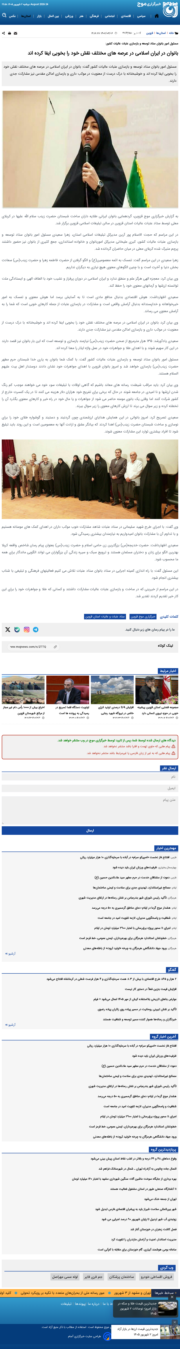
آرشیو (11, 953)
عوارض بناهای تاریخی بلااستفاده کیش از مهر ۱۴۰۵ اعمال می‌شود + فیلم (135, 999)
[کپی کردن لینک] (33, 647)
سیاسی (141, 16)
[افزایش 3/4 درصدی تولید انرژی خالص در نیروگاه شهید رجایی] (112, 690)
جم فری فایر (93, 1277)
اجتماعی (110, 16)
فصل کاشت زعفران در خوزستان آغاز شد (153, 1229)
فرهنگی (94, 16)
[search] (4, 15)
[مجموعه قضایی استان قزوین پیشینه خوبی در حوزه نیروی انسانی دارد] (156, 690)
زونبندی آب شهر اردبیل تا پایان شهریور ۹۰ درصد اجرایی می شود (139, 1219)
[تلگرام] (35, 630)
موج (106, 1327)
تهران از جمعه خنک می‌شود (160, 1199)
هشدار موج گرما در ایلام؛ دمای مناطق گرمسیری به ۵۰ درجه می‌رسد (137, 1096)
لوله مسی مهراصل (65, 1277)
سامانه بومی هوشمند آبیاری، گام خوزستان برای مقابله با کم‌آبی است (137, 1249)
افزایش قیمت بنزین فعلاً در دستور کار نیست (150, 989)
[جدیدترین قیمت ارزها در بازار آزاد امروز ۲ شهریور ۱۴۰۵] (170, 1332)
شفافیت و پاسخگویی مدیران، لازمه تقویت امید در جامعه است (140, 1106)
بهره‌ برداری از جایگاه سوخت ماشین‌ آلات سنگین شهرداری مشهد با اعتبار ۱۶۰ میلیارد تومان (124, 1179)
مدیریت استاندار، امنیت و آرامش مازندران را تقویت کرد (143, 1239)
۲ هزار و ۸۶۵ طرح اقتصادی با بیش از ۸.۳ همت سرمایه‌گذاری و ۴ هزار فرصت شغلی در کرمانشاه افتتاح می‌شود (111, 979)
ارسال (90, 830)
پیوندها (80, 1304)
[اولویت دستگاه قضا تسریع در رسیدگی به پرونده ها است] (67, 690)
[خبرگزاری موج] (170, 10)
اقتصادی (126, 16)
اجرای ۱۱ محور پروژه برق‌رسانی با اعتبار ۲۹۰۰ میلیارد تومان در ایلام (138, 1116)
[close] (172, 1297)
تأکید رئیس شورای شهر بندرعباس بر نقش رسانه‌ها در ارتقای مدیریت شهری (132, 1086)
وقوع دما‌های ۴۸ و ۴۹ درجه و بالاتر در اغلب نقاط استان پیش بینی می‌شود (133, 1158)
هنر (81, 16)
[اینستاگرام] (26, 629)
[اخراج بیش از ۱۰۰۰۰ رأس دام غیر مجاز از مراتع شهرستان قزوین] (23, 690)
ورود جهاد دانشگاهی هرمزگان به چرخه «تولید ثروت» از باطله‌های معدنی (134, 1136)
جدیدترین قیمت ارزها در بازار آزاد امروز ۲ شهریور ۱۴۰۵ (137, 1332)
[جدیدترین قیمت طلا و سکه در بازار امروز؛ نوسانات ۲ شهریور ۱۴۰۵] (167, 1308)
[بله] (17, 629)
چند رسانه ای (138, 33)
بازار (39, 16)
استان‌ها (26, 16)
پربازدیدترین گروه (163, 1149)
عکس (12, 16)
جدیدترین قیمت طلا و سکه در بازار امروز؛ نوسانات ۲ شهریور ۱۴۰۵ (137, 1308)
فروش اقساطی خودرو (156, 1277)
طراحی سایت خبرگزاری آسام (84, 1336)
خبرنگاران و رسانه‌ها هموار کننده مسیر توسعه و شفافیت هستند (139, 1019)
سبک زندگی (118, 33)
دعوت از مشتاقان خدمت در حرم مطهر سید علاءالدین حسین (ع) (139, 1066)
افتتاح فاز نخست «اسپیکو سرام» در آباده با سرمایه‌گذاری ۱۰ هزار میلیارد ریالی (131, 1045)
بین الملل (54, 16)
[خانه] (157, 25)
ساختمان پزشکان (121, 1277)
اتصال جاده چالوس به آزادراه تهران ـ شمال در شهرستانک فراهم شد (137, 1168)
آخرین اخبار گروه (164, 1036)
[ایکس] (7, 629)
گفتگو (172, 970)
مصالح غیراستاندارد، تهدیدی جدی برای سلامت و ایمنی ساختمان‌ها (137, 1076)
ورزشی (69, 16)
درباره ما (94, 1304)
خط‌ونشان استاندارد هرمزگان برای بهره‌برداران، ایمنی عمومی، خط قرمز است (132, 1126)
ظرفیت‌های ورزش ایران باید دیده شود (154, 1056)
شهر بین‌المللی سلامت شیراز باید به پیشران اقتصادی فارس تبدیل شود (135, 1209)
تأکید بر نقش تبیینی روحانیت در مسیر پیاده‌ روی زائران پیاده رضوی (137, 1009)
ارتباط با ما (110, 1304)
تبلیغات (67, 1304)
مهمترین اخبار (166, 848)
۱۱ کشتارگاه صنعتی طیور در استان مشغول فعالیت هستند (143, 1189)
